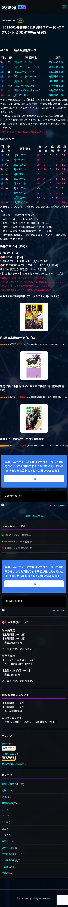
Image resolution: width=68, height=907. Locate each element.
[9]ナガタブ (19, 193)
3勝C (4, 796)
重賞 (4, 873)
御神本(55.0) (56, 62)
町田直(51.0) (56, 81)
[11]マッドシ (19, 202)
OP (3, 835)
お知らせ (6, 841)
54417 (13, 396)
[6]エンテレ (19, 178)
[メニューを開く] (64, 7)
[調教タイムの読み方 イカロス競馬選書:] (34, 418)
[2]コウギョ (19, 160)
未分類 (5, 866)
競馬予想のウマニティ (14, 763)
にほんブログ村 (10, 754)
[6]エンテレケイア (24, 71)
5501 (13, 344)
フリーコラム (8, 847)
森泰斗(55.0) (56, 67)
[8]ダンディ (19, 188)
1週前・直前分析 (10, 784)
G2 (3, 816)
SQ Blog (13, 7)
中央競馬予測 (8, 854)
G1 (3, 809)
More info (59, 344)
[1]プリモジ (19, 155)
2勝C (4, 790)
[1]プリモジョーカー (25, 81)
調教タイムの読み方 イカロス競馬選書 (22, 439)
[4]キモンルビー (23, 62)
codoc (62, 505)
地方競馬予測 (8, 860)
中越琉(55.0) (56, 90)
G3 (3, 822)
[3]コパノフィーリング (27, 67)
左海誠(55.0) (56, 71)
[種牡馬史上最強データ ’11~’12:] (34, 317)
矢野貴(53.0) (56, 76)
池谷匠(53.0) (56, 86)
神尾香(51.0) (56, 95)
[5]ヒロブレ (19, 174)
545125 (14, 445)
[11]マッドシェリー (25, 95)
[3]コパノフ (19, 165)
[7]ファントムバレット (27, 76)
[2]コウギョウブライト (27, 86)
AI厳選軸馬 (7, 803)
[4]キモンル (19, 169)
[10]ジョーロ (19, 197)
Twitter (6, 743)
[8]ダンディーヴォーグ (27, 90)
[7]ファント (19, 183)
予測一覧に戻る (34, 516)
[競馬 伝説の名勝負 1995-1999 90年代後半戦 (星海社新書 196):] (34, 365)
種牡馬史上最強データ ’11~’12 (17, 337)
